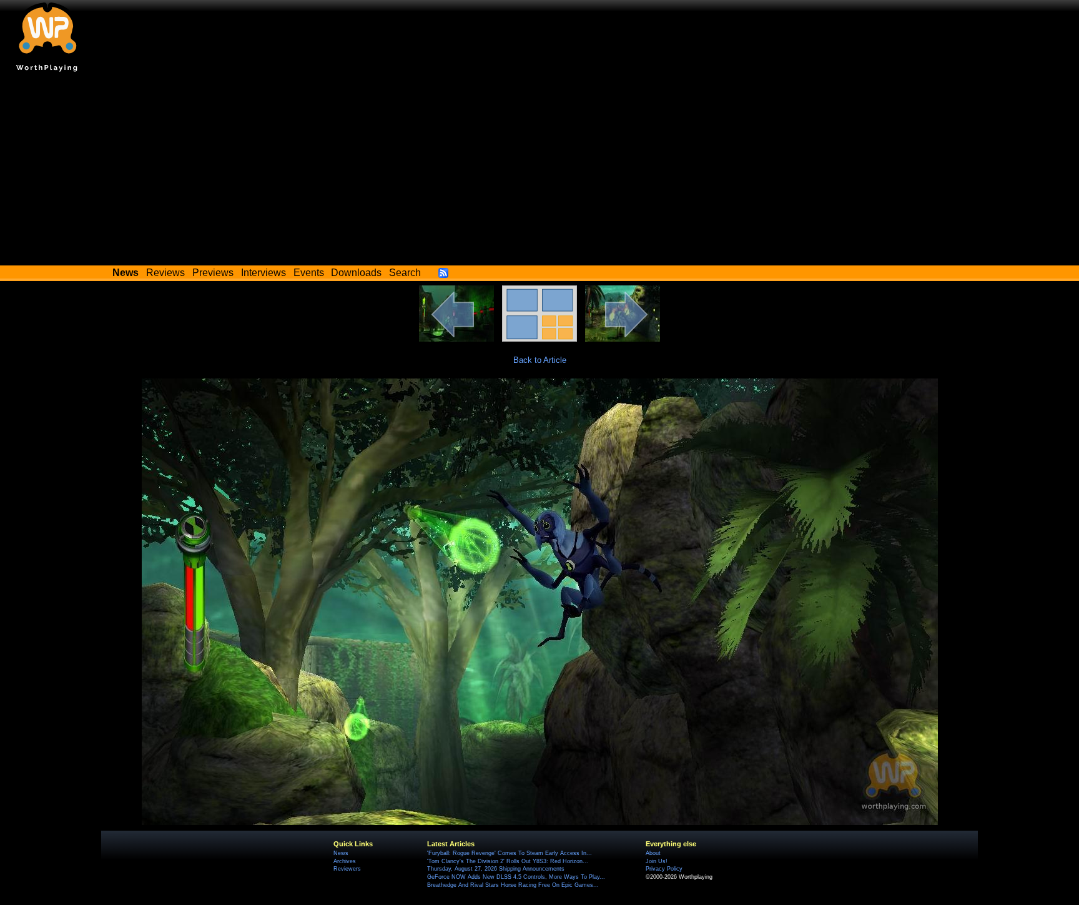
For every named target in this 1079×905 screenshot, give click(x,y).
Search (405, 272)
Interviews (263, 272)
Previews (213, 272)
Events (308, 272)
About (653, 853)
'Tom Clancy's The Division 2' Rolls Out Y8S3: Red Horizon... (507, 861)
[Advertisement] (539, 171)
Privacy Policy (664, 869)
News (340, 853)
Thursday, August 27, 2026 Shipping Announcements (495, 869)
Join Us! (657, 861)
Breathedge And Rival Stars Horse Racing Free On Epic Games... (513, 885)
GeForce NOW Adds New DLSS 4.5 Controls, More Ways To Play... (516, 877)
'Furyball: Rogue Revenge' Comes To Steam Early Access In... (509, 853)
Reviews (165, 272)
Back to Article (539, 360)
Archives (344, 861)
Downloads (356, 272)
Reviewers (347, 869)
